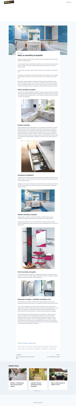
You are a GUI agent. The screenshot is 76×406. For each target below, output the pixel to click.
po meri (19, 348)
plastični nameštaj (53, 346)
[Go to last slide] (10, 379)
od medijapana (45, 346)
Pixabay (26, 343)
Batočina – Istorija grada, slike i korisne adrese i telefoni (17, 384)
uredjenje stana (45, 348)
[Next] (65, 379)
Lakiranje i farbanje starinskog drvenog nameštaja (36, 384)
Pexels (34, 343)
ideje (27, 346)
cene (19, 346)
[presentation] (18, 374)
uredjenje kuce (37, 348)
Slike (24, 348)
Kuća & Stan (20, 53)
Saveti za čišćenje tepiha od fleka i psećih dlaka (25, 356)
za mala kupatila (52, 348)
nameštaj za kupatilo (37, 346)
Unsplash (30, 343)
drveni (23, 346)
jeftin (31, 346)
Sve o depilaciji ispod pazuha (53, 355)
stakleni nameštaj (29, 348)
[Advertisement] (38, 13)
